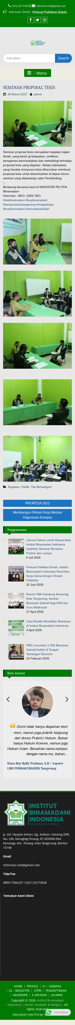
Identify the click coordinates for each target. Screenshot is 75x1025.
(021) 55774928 (21, 6)
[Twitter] (38, 20)
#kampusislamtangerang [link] (19, 204)
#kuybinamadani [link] (36, 200)
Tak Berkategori (41, 487)
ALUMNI (56, 995)
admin (38, 94)
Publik (25, 487)
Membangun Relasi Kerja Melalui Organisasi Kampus (37, 515)
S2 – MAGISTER (19, 991)
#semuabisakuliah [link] (37, 209)
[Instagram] (45, 20)
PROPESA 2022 (37, 503)
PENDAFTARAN (56, 991)
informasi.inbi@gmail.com (51, 6)
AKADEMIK (20, 995)
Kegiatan (14, 487)
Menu (41, 73)
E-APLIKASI (39, 995)
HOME (18, 986)
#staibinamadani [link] (14, 200)
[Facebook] (31, 20)
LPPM (37, 991)
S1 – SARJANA (51, 986)
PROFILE (32, 986)
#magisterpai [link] (45, 204)
